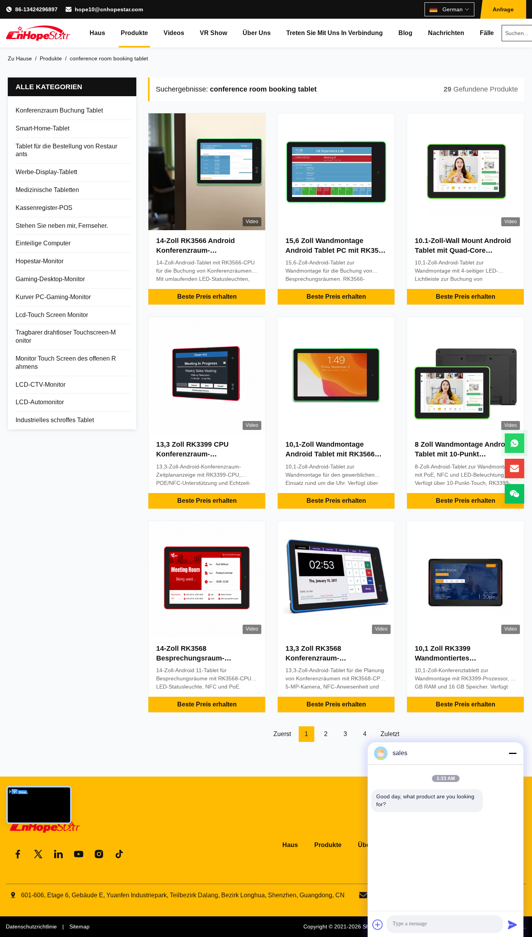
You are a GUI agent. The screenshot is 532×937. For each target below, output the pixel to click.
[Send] (512, 924)
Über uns (257, 33)
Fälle (487, 33)
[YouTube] (78, 854)
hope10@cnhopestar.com (109, 9)
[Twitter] (38, 854)
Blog (405, 33)
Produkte (134, 33)
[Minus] (512, 753)
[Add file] (377, 924)
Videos (174, 33)
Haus (97, 33)
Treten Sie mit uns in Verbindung (334, 33)
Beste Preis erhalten (207, 296)
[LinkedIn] (58, 854)
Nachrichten (446, 33)
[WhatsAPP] (514, 443)
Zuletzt (390, 734)
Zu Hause (20, 58)
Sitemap (79, 926)
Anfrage (503, 9)
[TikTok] (119, 854)
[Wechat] (514, 494)
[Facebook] (18, 854)
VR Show (213, 33)
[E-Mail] (514, 468)
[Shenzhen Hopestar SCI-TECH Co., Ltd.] (38, 33)
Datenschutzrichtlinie (31, 926)
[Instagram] (99, 854)
